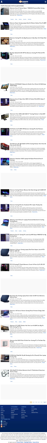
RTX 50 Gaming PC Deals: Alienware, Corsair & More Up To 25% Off (27, 264)
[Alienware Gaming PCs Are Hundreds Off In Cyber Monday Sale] (5, 208)
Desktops (29, 19)
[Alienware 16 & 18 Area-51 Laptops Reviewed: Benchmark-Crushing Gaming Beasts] (5, 222)
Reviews (3, 410)
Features (12, 19)
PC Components (14, 408)
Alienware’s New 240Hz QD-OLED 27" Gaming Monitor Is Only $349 (27, 114)
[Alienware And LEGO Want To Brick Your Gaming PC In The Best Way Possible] (5, 343)
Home (2, 408)
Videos (15, 169)
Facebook (5, 423)
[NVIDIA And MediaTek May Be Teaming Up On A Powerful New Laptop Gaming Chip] (5, 358)
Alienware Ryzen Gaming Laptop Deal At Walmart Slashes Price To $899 (28, 23)
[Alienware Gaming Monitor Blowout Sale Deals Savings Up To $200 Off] (5, 193)
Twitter (4, 421)
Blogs (2, 414)
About (22, 408)
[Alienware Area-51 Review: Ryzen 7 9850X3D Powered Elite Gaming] (5, 11)
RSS (4, 426)
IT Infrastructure (14, 414)
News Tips (23, 412)
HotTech (23, 417)
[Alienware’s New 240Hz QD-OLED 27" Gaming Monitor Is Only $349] (5, 117)
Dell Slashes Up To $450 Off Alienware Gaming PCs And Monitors (26, 129)
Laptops (20, 230)
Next (45, 402)
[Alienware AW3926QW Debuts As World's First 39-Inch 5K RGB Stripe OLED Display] (5, 87)
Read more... (20, 15)
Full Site (2, 416)
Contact (23, 414)
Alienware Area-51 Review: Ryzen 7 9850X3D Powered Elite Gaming (27, 8)
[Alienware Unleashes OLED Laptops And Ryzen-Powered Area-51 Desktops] (5, 161)
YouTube (5, 424)
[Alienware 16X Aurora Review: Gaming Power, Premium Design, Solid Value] (5, 313)
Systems (24, 19)
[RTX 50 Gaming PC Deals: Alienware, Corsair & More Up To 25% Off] (5, 267)
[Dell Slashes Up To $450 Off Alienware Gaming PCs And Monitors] (5, 132)
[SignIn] (2, 2)
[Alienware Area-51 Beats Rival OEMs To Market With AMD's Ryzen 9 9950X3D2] (5, 102)
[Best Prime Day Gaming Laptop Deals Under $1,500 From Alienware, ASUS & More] (5, 298)
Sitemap (2, 417)
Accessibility (34, 408)
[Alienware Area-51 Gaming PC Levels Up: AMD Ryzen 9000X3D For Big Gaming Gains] (5, 237)
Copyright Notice (28, 442)
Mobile (24, 321)
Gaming (20, 19)
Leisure (12, 416)
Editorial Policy (34, 412)
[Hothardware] (23, 2)
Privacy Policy (24, 416)
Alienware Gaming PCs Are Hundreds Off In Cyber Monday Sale (26, 205)
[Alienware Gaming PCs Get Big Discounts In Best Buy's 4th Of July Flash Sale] (5, 41)
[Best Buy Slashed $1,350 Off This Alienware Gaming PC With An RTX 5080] (5, 56)
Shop (32, 410)
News (16, 19)
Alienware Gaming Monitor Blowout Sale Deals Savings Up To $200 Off (28, 190)
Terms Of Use (36, 442)
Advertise (23, 410)
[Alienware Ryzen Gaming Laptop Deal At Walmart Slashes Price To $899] (5, 26)
